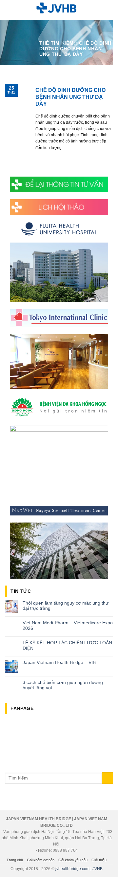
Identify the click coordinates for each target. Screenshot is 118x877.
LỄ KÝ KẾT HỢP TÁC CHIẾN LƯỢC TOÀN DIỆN (67, 645)
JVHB (97, 868)
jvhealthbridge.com (72, 868)
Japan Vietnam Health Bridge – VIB (59, 662)
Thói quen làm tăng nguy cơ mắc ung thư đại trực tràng (65, 605)
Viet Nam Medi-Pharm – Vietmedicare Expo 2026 (68, 625)
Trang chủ (15, 860)
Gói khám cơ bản (40, 860)
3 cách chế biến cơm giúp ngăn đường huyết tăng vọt (63, 685)
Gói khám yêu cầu (73, 860)
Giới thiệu (99, 860)
